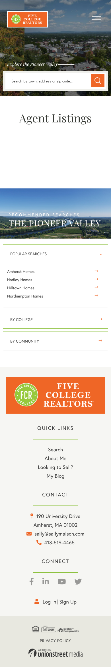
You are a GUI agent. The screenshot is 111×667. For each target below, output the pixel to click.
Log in (49, 601)
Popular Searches (28, 253)
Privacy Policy (55, 640)
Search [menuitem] (55, 449)
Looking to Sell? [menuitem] (55, 467)
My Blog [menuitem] (56, 475)
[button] (97, 80)
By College (21, 319)
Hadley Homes (19, 279)
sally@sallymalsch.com (59, 533)
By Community (24, 341)
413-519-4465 (59, 542)
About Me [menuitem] (56, 458)
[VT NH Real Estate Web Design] (55, 653)
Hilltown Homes (20, 287)
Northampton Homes (25, 296)
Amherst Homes (20, 271)
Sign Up (68, 601)
